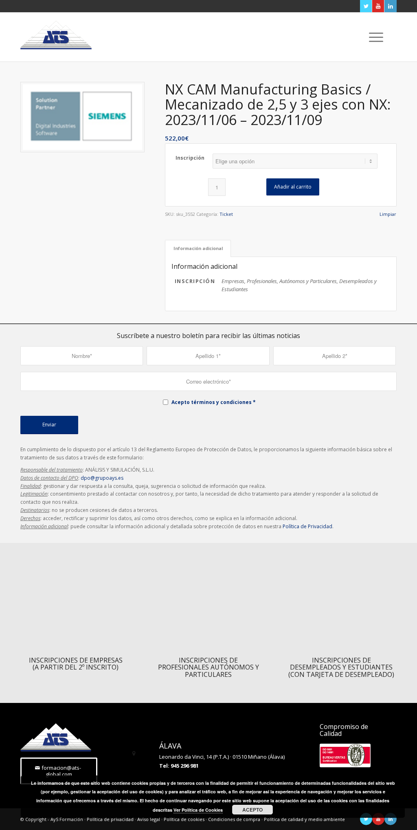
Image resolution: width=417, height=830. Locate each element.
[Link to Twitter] (366, 6)
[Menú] (373, 37)
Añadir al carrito (293, 186)
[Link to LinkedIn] (390, 6)
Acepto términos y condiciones (211, 402)
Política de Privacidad (307, 526)
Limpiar (388, 214)
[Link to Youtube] (378, 6)
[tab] (198, 248)
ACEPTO (252, 809)
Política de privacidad (110, 819)
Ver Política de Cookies (198, 810)
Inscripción (190, 157)
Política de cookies (184, 819)
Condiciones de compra (234, 819)
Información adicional (198, 248)
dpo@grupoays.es (102, 477)
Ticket (226, 214)
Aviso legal (148, 819)
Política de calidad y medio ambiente (304, 819)
